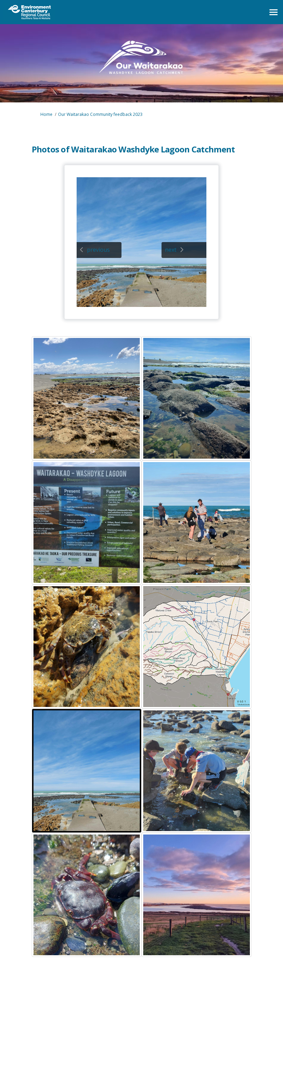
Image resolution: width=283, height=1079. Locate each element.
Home (46, 114)
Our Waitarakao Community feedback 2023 (100, 114)
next (170, 249)
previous (98, 249)
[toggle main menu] (273, 12)
